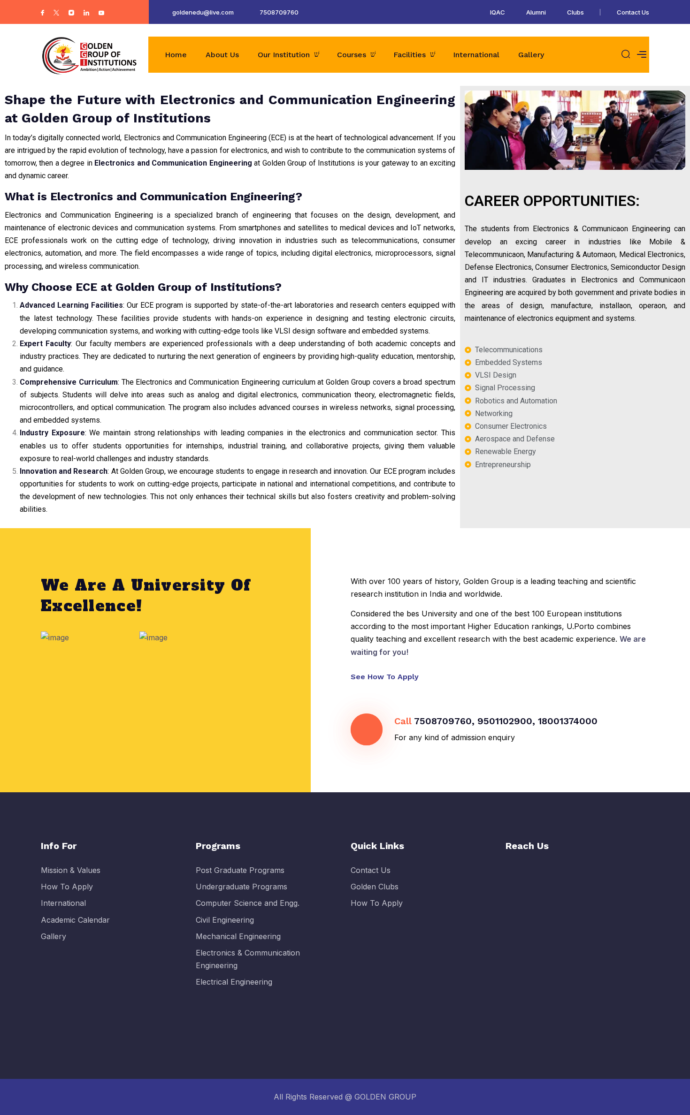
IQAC (497, 12)
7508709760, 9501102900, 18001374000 (506, 721)
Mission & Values (70, 870)
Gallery (531, 54)
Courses (351, 54)
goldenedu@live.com (203, 12)
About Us (222, 54)
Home (176, 54)
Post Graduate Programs (240, 870)
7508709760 (279, 12)
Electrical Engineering (234, 981)
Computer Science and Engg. (247, 903)
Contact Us (633, 12)
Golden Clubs (375, 886)
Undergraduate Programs (241, 886)
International (476, 54)
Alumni (536, 12)
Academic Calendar (75, 920)
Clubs (575, 12)
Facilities (409, 54)
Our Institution (284, 54)
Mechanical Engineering (238, 936)
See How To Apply (386, 676)
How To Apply (67, 886)
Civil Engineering (225, 920)
